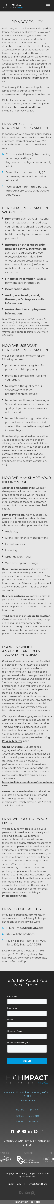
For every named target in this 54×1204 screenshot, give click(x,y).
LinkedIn (30, 1131)
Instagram (41, 1131)
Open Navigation (48, 6)
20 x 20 (20, 1116)
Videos (20, 1121)
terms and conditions (27, 107)
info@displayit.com (14, 895)
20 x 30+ (34, 1116)
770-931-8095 (27, 1100)
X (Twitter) (18, 1131)
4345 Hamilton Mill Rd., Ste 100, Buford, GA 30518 (27, 1094)
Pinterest (35, 1131)
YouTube (24, 1131)
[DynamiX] (27, 1193)
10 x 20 (34, 1110)
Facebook (12, 1131)
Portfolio (34, 1121)
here (47, 710)
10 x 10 (20, 1110)
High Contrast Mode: (24, 1202)
